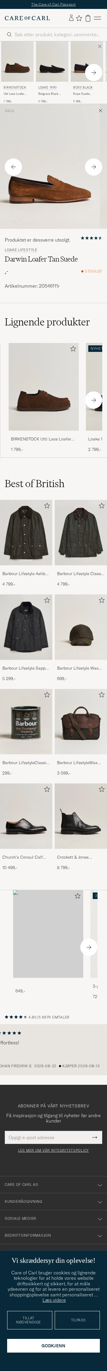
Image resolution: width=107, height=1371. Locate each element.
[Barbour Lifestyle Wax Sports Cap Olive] (81, 663)
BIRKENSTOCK (15, 87)
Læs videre (54, 1300)
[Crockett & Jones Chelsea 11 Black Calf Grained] (81, 852)
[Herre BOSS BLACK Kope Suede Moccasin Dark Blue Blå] (87, 61)
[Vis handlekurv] (88, 18)
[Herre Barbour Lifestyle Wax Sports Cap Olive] (81, 627)
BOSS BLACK (83, 87)
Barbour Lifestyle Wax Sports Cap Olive (78, 668)
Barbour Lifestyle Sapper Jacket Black (25, 668)
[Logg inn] (71, 18)
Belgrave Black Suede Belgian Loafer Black (48, 94)
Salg (9, 111)
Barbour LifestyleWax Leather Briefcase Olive (78, 763)
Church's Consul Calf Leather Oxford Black (22, 857)
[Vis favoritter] (79, 18)
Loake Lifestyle (21, 250)
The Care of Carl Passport (53, 4)
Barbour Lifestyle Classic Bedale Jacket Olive (80, 574)
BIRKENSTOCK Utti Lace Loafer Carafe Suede (41, 439)
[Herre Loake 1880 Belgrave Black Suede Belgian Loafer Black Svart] (52, 61)
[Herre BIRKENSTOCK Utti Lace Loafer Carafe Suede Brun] (17, 61)
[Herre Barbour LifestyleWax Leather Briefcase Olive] (81, 721)
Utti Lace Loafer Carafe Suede (14, 94)
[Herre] (48, 934)
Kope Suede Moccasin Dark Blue (86, 94)
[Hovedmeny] (97, 18)
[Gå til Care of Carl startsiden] (27, 18)
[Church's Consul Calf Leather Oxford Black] (26, 852)
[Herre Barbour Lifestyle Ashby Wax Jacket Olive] (26, 532)
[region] (53, 1049)
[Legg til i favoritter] (71, 350)
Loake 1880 (47, 87)
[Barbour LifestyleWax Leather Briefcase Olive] (81, 758)
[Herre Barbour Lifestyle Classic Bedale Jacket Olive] (81, 532)
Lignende (47, 322)
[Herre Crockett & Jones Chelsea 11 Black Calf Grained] (81, 816)
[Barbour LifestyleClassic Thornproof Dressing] (26, 758)
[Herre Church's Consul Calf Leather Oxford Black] (26, 816)
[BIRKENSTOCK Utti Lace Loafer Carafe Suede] (44, 434)
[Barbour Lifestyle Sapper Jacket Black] (26, 663)
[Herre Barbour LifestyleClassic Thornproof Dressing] (26, 721)
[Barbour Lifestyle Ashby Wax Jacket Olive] (26, 569)
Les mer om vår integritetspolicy (53, 1150)
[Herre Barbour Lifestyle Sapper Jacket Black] (26, 627)
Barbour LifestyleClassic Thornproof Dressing (25, 763)
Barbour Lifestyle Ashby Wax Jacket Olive (24, 574)
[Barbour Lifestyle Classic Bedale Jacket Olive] (81, 569)
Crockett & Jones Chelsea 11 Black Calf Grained (77, 857)
